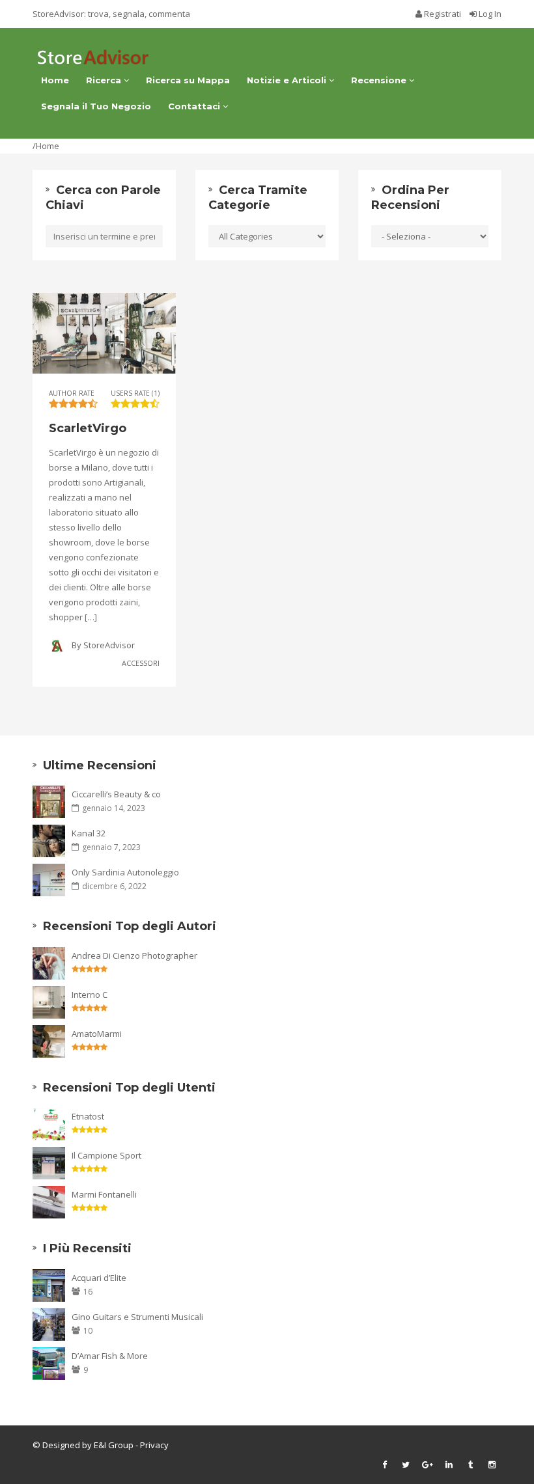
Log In (489, 14)
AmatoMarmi (97, 1033)
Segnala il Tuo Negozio (96, 106)
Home (55, 80)
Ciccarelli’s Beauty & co (116, 794)
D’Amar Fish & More (110, 1356)
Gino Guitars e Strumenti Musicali (137, 1317)
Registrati (442, 14)
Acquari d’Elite (99, 1278)
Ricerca (105, 80)
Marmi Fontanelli (104, 1194)
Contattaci (195, 106)
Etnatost (88, 1116)
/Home (46, 146)
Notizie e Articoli (288, 80)
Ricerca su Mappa (188, 80)
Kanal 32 (88, 833)
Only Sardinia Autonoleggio (125, 872)
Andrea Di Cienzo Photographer (134, 955)
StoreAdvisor (109, 645)
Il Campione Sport (106, 1155)
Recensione (380, 80)
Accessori (141, 663)
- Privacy (151, 1445)
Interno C (89, 994)
